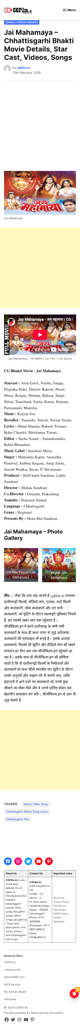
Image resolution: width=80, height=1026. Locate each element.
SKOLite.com (12, 984)
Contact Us (59, 905)
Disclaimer (59, 909)
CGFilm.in (10, 962)
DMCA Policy (60, 913)
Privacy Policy (61, 901)
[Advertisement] (40, 123)
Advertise (58, 921)
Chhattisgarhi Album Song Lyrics (27, 811)
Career (57, 917)
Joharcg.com (12, 969)
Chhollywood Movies (21, 22)
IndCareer (10, 999)
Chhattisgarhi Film (17, 819)
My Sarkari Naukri (15, 991)
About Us (58, 897)
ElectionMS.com (14, 977)
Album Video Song (36, 804)
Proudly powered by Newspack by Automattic (33, 1012)
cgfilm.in (23, 67)
